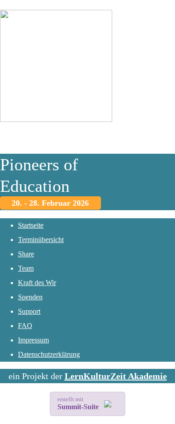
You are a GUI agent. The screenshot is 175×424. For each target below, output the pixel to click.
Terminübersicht (41, 239)
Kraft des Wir (37, 282)
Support (29, 311)
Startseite (31, 225)
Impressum (33, 340)
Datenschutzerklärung (49, 354)
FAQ (25, 325)
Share (26, 254)
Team (26, 268)
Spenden (30, 297)
